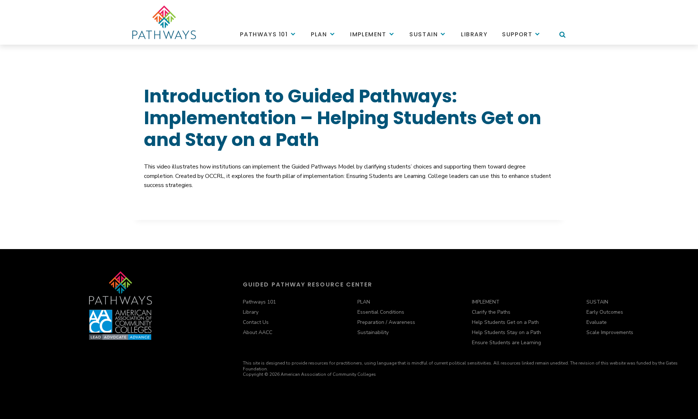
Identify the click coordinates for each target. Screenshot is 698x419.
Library (474, 34)
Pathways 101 (264, 34)
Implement (368, 34)
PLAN (363, 301)
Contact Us (256, 322)
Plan (319, 34)
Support (517, 34)
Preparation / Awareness (386, 322)
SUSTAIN (597, 301)
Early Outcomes (604, 312)
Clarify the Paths (491, 312)
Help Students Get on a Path (505, 322)
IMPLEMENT (486, 301)
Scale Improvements (609, 332)
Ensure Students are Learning (506, 342)
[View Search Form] (562, 38)
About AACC (257, 332)
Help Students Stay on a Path (506, 332)
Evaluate (596, 322)
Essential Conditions (380, 312)
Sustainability (373, 332)
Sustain (423, 34)
